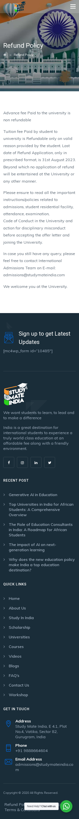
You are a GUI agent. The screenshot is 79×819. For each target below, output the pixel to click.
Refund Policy (17, 804)
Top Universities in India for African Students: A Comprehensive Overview (41, 509)
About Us (17, 608)
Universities (19, 636)
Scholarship (19, 627)
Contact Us (19, 685)
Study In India (21, 617)
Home (14, 598)
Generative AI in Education (33, 494)
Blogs (14, 665)
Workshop (18, 694)
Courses (16, 646)
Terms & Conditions (22, 809)
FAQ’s (14, 675)
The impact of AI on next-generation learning (32, 547)
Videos (15, 656)
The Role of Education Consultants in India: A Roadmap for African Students (41, 529)
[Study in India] (20, 6)
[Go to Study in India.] (4, 55)
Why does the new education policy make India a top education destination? (42, 564)
